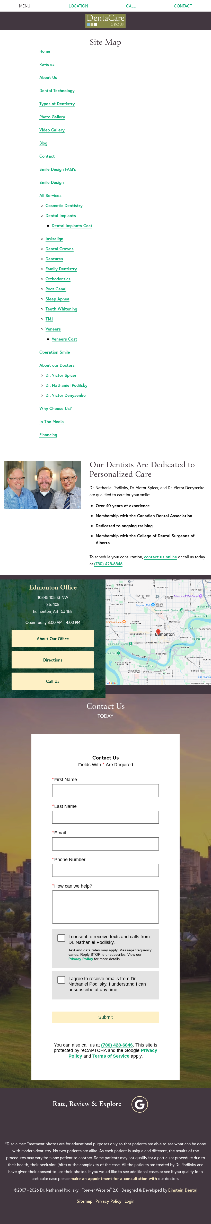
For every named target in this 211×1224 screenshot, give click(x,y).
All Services (50, 195)
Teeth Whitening (61, 308)
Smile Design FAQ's (57, 169)
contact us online (160, 556)
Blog (43, 143)
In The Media (51, 421)
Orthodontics (58, 278)
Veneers (53, 329)
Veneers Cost (64, 339)
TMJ (49, 318)
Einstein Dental (182, 1190)
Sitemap (84, 1201)
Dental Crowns (60, 248)
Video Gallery (52, 129)
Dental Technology (57, 90)
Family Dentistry (61, 268)
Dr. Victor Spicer (61, 375)
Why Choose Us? (55, 408)
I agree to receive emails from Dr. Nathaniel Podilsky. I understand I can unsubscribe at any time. (107, 984)
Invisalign (54, 238)
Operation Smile (54, 352)
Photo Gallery (52, 116)
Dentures (54, 258)
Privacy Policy (80, 959)
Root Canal (56, 288)
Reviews (47, 64)
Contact (47, 156)
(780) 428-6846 (108, 563)
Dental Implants (61, 215)
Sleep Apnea (57, 298)
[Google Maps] (139, 1104)
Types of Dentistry (57, 103)
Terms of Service (110, 1056)
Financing (48, 434)
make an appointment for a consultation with (114, 1178)
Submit (105, 1017)
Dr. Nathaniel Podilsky (66, 385)
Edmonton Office (53, 588)
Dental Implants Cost (72, 225)
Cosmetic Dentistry (64, 205)
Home (44, 51)
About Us (48, 77)
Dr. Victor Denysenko (66, 395)
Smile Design (51, 182)
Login (130, 1201)
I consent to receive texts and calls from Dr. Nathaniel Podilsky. (110, 947)
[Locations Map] (158, 631)
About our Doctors (57, 365)
